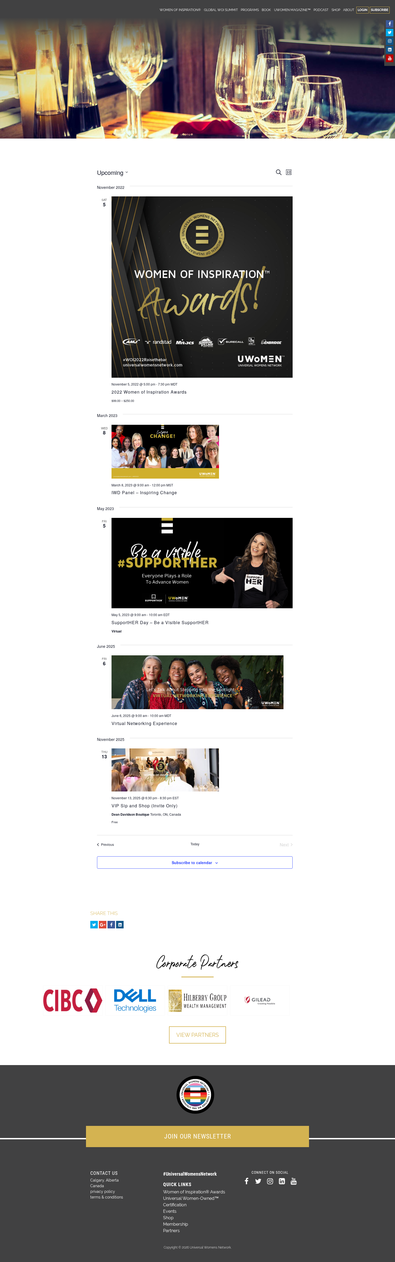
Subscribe (379, 10)
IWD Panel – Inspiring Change (144, 492)
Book (266, 10)
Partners (171, 1230)
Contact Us (104, 1173)
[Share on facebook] (111, 924)
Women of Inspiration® (180, 10)
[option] (73, 1000)
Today (195, 844)
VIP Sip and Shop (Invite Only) (145, 806)
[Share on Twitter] (94, 924)
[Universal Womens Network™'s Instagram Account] (389, 41)
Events (170, 1211)
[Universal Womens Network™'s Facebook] (389, 24)
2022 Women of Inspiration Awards (149, 392)
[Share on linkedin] (120, 924)
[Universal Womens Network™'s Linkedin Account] (389, 50)
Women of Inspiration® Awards (194, 1191)
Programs (250, 10)
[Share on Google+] (102, 924)
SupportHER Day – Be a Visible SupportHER (160, 622)
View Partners (197, 1035)
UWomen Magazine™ (292, 10)
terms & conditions (106, 1197)
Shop (336, 10)
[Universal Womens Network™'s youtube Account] (389, 58)
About (348, 10)
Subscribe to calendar (192, 862)
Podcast (321, 10)
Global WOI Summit (221, 10)
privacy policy (102, 1191)
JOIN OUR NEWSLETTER (197, 1136)
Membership (175, 1224)
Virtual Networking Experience (144, 723)
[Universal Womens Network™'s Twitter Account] (389, 32)
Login (362, 10)
